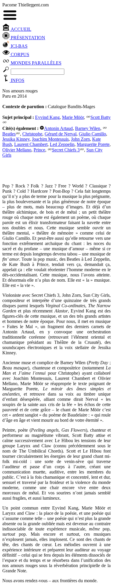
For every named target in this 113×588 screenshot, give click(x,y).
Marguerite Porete (93, 144)
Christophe (32, 133)
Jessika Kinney (16, 139)
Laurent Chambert (31, 144)
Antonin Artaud (58, 128)
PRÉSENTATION (27, 37)
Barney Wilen (87, 128)
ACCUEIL (20, 29)
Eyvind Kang (47, 117)
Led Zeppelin (62, 144)
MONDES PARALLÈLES (35, 62)
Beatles (9, 133)
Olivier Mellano (16, 149)
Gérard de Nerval (60, 133)
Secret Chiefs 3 (66, 149)
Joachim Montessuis (50, 139)
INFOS (17, 80)
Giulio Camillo (92, 133)
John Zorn (80, 139)
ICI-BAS (19, 46)
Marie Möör (73, 117)
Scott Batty (100, 117)
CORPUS (19, 54)
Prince (39, 149)
